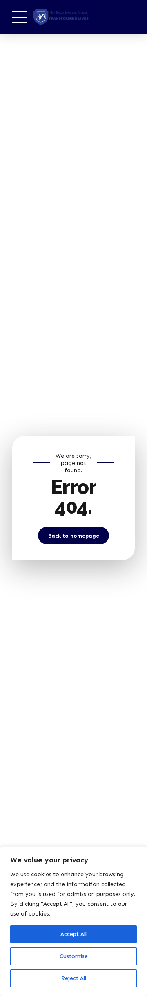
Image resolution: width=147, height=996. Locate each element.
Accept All (73, 934)
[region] (73, 921)
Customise (74, 956)
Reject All (73, 978)
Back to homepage (73, 536)
